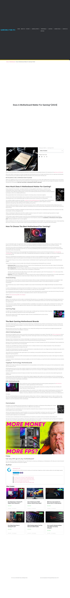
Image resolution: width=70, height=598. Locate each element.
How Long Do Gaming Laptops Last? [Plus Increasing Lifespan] (54, 527)
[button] (62, 150)
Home (7, 61)
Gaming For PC (16, 468)
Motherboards (12, 61)
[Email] (22, 473)
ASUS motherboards (56, 334)
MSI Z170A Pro (59, 383)
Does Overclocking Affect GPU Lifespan (17, 294)
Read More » (10, 505)
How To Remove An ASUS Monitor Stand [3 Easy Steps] (24, 478)
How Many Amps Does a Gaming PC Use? (21, 481)
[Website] (21, 473)
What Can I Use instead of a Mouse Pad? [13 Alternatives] (24, 479)
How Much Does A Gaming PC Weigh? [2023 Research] (24, 477)
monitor (26, 200)
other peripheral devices (34, 200)
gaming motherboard (58, 172)
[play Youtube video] (35, 438)
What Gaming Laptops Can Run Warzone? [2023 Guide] (24, 482)
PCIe (54, 271)
